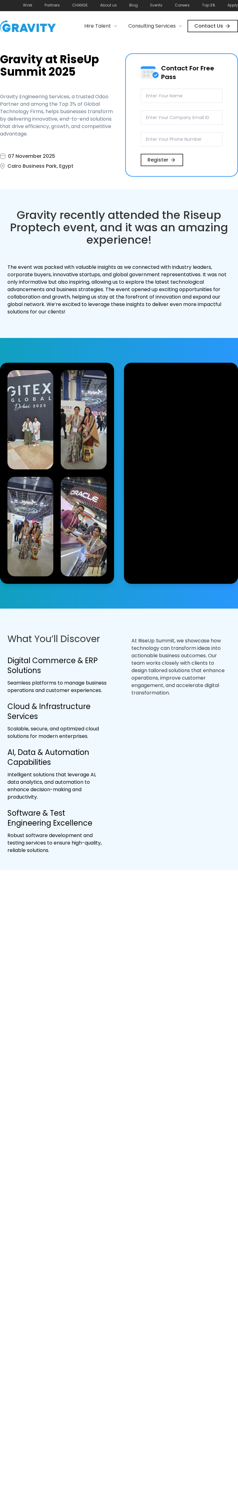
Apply (232, 5)
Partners (52, 5)
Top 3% (208, 5)
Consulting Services (152, 25)
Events (156, 5)
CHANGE (80, 5)
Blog (133, 5)
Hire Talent (97, 25)
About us (108, 5)
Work (27, 5)
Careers (182, 5)
